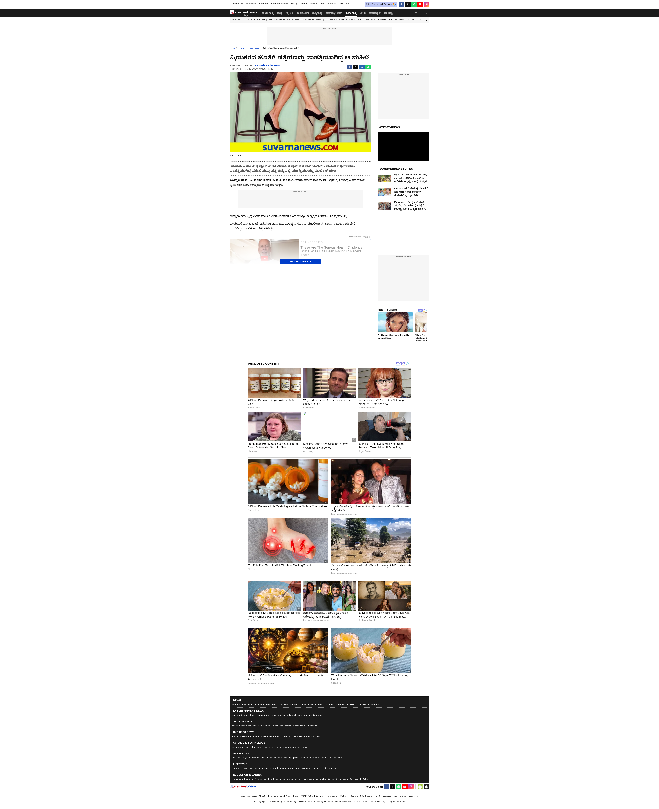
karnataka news (280, 704)
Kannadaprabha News (267, 65)
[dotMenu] (399, 12)
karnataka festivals (332, 757)
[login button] (417, 13)
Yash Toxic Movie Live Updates (283, 20)
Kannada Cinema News (243, 715)
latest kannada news (259, 704)
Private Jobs (261, 779)
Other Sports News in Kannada (301, 726)
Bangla (313, 3)
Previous (421, 20)
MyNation (344, 3)
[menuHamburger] (421, 12)
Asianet (243, 786)
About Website (249, 796)
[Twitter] (408, 4)
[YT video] (420, 4)
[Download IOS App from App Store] (426, 786)
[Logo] (244, 13)
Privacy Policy (292, 796)
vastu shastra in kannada (307, 757)
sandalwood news (292, 715)
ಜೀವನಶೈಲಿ (375, 13)
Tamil (304, 3)
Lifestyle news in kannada (245, 768)
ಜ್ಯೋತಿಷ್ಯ (317, 13)
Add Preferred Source (379, 4)
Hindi (322, 3)
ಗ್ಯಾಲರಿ (289, 13)
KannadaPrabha (279, 3)
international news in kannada (363, 704)
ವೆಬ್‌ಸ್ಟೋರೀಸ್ (334, 13)
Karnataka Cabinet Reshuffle (340, 20)
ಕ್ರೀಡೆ (363, 13)
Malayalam (237, 3)
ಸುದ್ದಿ (279, 13)
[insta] (426, 4)
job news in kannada (242, 779)
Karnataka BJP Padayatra (391, 20)
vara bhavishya (285, 757)
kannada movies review (269, 715)
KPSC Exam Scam (366, 20)
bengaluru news (298, 704)
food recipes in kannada (273, 768)
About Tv (263, 796)
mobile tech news (272, 747)
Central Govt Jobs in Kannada (343, 779)
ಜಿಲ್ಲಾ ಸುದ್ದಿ (351, 13)
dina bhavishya (268, 757)
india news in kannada (335, 704)
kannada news (239, 704)
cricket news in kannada (270, 726)
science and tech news (295, 747)
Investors (413, 796)
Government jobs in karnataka (310, 779)
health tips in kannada (299, 768)
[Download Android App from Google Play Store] (420, 786)
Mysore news (315, 704)
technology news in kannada (246, 747)
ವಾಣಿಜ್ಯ (388, 13)
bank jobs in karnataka (281, 779)
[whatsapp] (414, 4)
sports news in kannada (244, 726)
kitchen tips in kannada (324, 768)
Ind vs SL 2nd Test (255, 20)
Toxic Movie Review (312, 20)
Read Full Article (300, 261)
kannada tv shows (313, 715)
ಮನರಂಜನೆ (303, 13)
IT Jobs (364, 779)
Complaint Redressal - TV (363, 796)
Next (426, 20)
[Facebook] (401, 4)
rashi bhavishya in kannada (245, 757)
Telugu (294, 3)
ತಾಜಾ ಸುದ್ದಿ (268, 13)
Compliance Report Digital (392, 796)
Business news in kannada (245, 736)
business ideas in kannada (308, 736)
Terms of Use (277, 796)
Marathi (332, 3)
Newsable (251, 3)
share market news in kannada (276, 736)
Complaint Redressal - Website (332, 796)
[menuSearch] (427, 13)
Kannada (263, 3)
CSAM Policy (307, 796)
